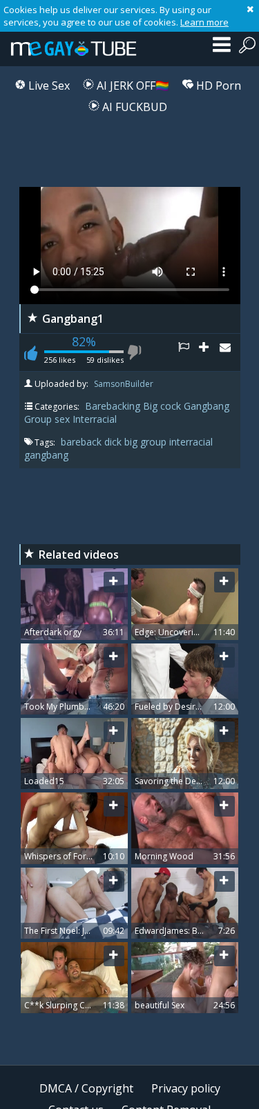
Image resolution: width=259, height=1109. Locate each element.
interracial (191, 441)
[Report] (188, 352)
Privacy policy (185, 1088)
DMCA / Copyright (86, 1088)
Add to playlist (209, 352)
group (154, 441)
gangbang (46, 454)
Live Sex (48, 85)
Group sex (47, 419)
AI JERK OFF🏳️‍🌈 (131, 85)
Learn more (204, 22)
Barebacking (112, 405)
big (132, 441)
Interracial (95, 419)
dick (114, 441)
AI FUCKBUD (133, 106)
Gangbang (206, 405)
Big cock (162, 405)
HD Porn (217, 85)
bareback (82, 441)
